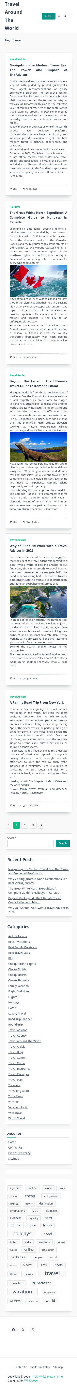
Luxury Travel (17, 1013)
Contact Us (15, 1147)
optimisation (48, 1249)
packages (18, 1257)
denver (28, 1203)
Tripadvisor (15, 1096)
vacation (55, 81)
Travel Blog (15, 1052)
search (13, 1265)
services (27, 1265)
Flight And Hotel (19, 991)
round (53, 1257)
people (38, 1257)
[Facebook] (13, 1329)
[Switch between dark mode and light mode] (59, 16)
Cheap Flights (17, 969)
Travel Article (17, 59)
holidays (21, 1233)
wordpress (33, 1301)
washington (49, 1292)
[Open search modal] (65, 16)
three (13, 1274)
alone (48, 1188)
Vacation (14, 1102)
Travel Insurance (19, 1068)
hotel (47, 1233)
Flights (12, 997)
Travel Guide (17, 375)
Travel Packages (18, 1074)
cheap (30, 1195)
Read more (16, 176)
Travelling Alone (19, 1091)
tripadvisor (42, 1282)
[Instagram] (32, 1329)
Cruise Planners (18, 980)
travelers (61, 236)
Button (48, 16)
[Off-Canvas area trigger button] (70, 16)
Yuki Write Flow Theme (48, 1376)
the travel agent (37, 561)
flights (15, 1225)
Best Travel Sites (19, 953)
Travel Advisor (18, 540)
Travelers (14, 1085)
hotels (13, 1242)
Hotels (12, 1008)
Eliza (15, 188)
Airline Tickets (17, 936)
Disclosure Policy (19, 1153)
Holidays (15, 207)
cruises (14, 1203)
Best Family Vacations (22, 947)
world (50, 1300)
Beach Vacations (19, 942)
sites (43, 1265)
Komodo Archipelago (44, 396)
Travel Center (17, 1057)
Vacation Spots (18, 1107)
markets (61, 1242)
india (28, 1242)
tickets (28, 1274)
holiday (47, 1225)
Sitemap (13, 1158)
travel (52, 1273)
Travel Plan (15, 1080)
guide (32, 1225)
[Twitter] (23, 1329)
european (16, 1218)
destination (46, 1203)
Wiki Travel (15, 1113)
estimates (51, 1211)
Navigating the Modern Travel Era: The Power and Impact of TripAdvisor (38, 70)
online (29, 1249)
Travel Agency (17, 1035)
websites (15, 1301)
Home (12, 1142)
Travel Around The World (24, 1041)
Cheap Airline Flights (22, 964)
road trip (38, 750)
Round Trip (15, 1024)
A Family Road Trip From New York (37, 702)
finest (48, 1218)
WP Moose (31, 1380)
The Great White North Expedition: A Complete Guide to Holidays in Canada (38, 217)
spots (58, 1265)
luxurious (44, 1242)
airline (32, 1188)
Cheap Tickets (17, 975)
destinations (17, 1211)
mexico (13, 1249)
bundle (13, 1196)
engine (35, 1211)
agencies (15, 1188)
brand (62, 1188)
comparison (51, 1196)
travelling (16, 1283)
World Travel (16, 1118)
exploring (33, 1218)
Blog (11, 958)
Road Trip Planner (20, 1019)
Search (11, 838)
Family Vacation (18, 986)
